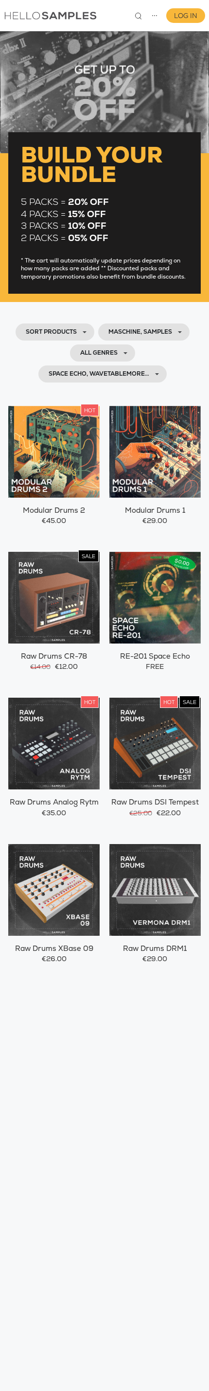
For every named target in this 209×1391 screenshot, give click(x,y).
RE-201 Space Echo (155, 656)
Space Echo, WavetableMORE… (99, 374)
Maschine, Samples (140, 332)
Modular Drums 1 (155, 510)
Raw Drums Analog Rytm (54, 801)
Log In (185, 15)
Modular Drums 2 (54, 510)
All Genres (99, 353)
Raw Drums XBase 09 (54, 948)
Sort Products (51, 332)
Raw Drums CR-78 (54, 656)
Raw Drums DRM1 (155, 948)
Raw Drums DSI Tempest (155, 801)
